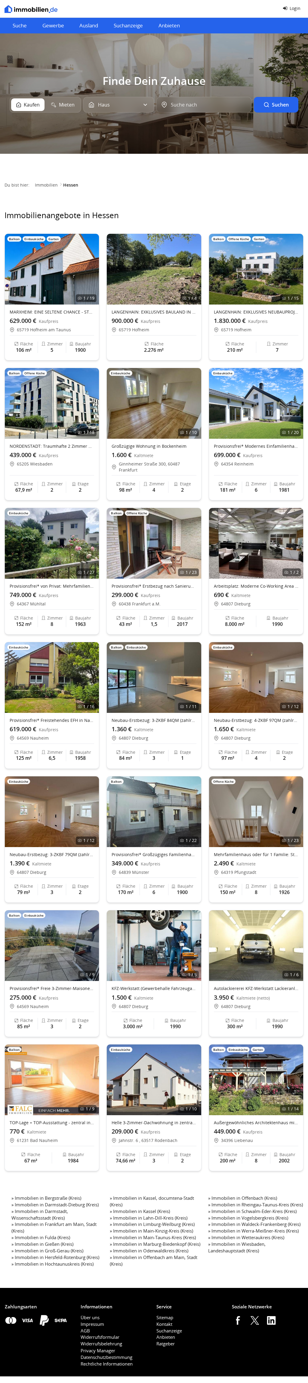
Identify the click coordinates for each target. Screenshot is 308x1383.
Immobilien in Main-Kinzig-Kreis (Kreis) (153, 1231)
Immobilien (46, 185)
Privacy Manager (98, 1350)
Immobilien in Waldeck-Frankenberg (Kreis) (255, 1224)
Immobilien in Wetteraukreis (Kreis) (247, 1237)
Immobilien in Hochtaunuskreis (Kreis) (54, 1264)
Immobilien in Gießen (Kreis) (44, 1244)
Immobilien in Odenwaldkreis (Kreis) (150, 1251)
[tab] (28, 104)
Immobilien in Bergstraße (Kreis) (48, 1198)
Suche (20, 25)
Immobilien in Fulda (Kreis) (42, 1237)
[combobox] (203, 105)
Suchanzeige (128, 25)
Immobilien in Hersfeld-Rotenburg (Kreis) (57, 1257)
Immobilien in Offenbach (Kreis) (244, 1198)
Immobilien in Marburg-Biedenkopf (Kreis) (156, 1244)
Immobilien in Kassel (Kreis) (141, 1211)
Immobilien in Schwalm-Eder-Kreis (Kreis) (254, 1211)
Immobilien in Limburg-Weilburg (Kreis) (154, 1224)
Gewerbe (53, 25)
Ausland (88, 25)
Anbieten (169, 25)
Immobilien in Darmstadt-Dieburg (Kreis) (57, 1205)
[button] (92, 269)
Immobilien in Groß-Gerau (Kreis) (49, 1251)
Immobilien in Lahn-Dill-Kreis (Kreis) (150, 1218)
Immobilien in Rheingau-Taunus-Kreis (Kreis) (257, 1205)
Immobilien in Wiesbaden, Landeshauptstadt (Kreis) (237, 1247)
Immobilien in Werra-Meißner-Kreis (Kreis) (255, 1231)
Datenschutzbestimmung (106, 1357)
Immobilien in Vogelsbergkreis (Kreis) (249, 1218)
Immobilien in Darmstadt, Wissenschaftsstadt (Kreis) (39, 1214)
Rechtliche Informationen (107, 1364)
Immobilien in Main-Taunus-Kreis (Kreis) (154, 1237)
